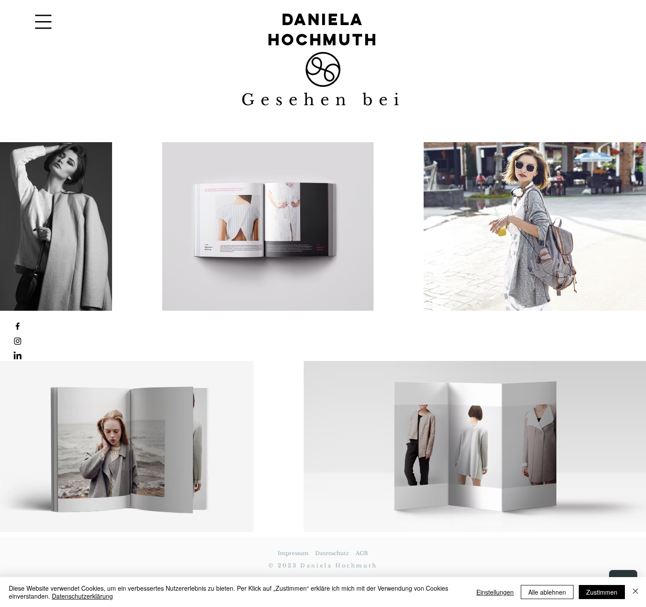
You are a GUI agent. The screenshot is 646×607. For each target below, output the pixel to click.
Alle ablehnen (547, 592)
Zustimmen (601, 592)
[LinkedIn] (17, 356)
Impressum (293, 553)
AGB (362, 553)
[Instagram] (17, 341)
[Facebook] (17, 326)
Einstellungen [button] (495, 592)
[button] (43, 22)
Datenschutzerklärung (82, 596)
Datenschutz (332, 553)
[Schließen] (635, 592)
